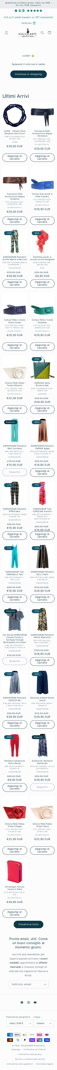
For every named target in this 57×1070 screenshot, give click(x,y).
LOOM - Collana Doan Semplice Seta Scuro (15, 132)
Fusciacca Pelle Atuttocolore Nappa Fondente (15, 196)
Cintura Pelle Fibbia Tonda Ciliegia (14, 825)
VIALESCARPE (26, 1046)
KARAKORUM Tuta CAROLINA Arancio (42, 510)
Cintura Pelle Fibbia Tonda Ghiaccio (14, 384)
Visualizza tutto (28, 924)
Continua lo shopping (28, 74)
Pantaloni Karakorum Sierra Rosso (14, 762)
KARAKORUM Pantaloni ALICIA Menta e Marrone (15, 258)
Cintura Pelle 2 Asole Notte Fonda (14, 321)
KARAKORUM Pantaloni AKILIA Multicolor (42, 636)
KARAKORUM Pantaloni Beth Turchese (14, 447)
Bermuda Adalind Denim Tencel (42, 699)
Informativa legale (44, 1064)
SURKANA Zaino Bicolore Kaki (42, 384)
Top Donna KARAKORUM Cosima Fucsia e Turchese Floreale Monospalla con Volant (14, 638)
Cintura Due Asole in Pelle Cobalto (42, 195)
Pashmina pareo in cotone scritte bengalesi (42, 258)
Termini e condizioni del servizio (30, 1059)
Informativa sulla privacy (30, 1054)
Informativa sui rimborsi (35, 1049)
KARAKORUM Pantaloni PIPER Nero (14, 510)
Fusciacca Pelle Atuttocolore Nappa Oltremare (42, 133)
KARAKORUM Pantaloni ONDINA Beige (42, 447)
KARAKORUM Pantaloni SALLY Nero (42, 573)
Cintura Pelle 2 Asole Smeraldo (42, 321)
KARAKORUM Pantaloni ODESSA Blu (14, 699)
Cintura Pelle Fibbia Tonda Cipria (42, 825)
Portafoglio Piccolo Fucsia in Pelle (14, 888)
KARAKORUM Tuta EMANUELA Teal (15, 573)
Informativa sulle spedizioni (20, 1064)
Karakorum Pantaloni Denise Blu (42, 762)
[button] (6, 32)
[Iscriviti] (44, 984)
